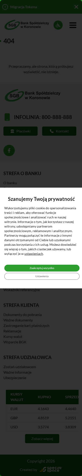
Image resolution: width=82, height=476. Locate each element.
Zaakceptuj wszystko (42, 268)
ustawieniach (33, 254)
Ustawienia (42, 276)
